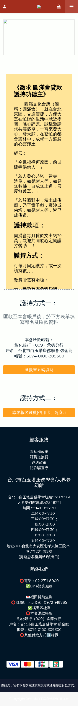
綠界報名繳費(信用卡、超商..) (39, 412)
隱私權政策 (39, 451)
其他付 (29, 635)
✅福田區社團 (39, 608)
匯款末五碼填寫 (39, 369)
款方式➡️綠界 (46, 635)
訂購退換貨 (39, 457)
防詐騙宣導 (39, 468)
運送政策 (39, 462)
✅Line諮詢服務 (39, 586)
